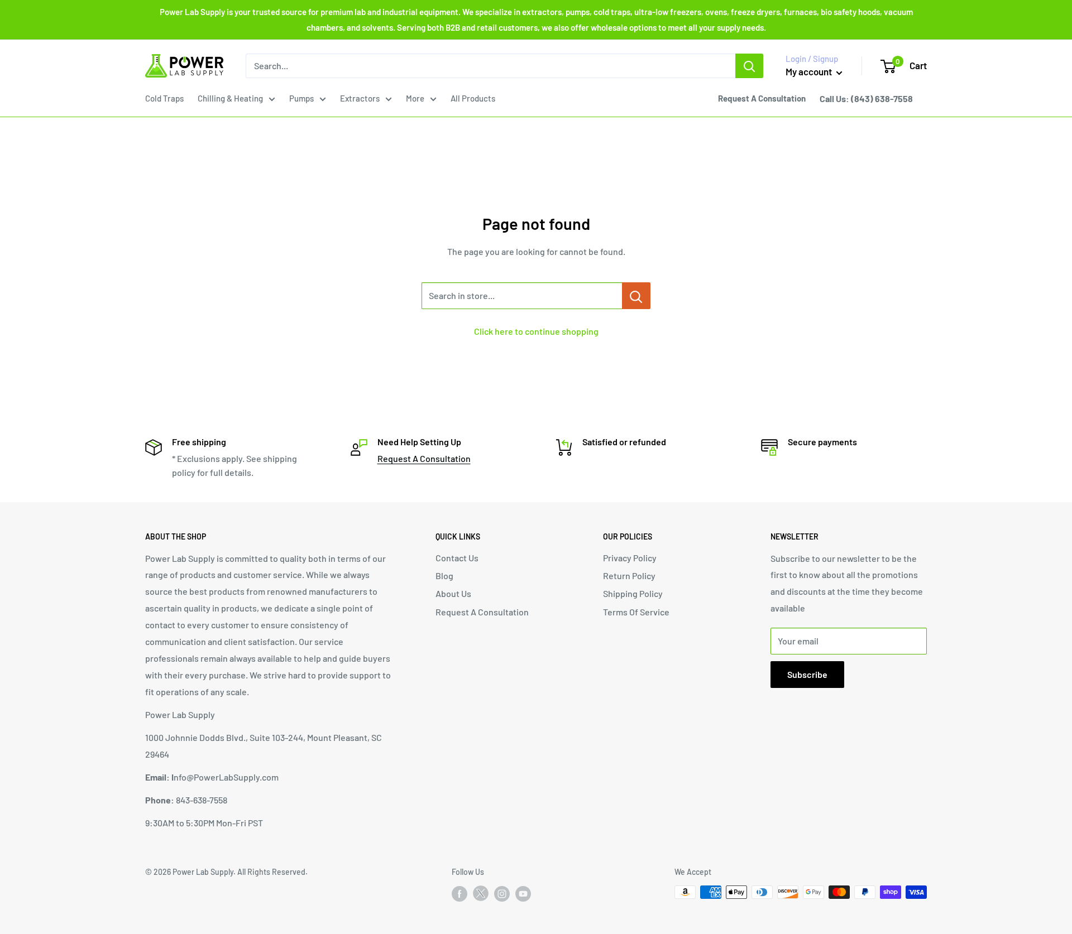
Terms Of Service (636, 611)
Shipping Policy (633, 593)
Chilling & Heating (230, 98)
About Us (453, 593)
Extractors (360, 98)
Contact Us (457, 557)
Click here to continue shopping (536, 331)
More (415, 98)
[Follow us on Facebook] (459, 893)
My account (810, 71)
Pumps (301, 98)
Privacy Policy (630, 557)
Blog (444, 575)
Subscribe (807, 674)
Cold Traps (164, 98)
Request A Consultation (424, 458)
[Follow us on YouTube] (523, 893)
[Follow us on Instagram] (502, 893)
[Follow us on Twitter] (481, 895)
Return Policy (629, 575)
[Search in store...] (636, 295)
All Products (473, 98)
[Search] (749, 66)
